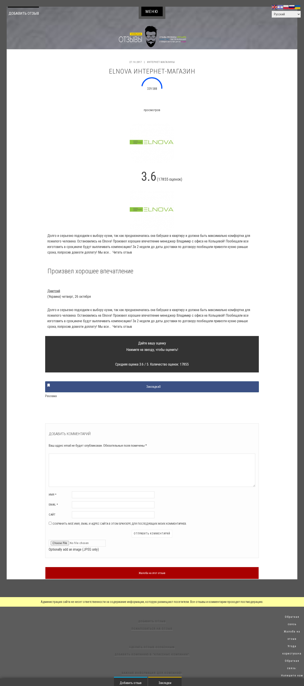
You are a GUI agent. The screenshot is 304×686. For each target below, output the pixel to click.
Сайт (52, 514)
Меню (152, 11)
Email (53, 504)
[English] (275, 7)
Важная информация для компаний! (152, 672)
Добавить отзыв (24, 13)
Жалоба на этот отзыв (152, 573)
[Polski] (286, 7)
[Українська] (298, 7)
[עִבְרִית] (280, 7)
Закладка (153, 386)
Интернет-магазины (161, 62)
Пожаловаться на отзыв (152, 628)
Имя (52, 494)
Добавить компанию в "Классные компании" (152, 654)
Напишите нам (292, 675)
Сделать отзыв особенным (152, 647)
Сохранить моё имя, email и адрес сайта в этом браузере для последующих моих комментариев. (120, 523)
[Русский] (292, 7)
